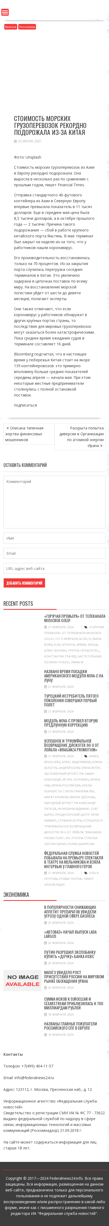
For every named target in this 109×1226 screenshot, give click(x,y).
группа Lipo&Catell (83, 650)
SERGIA (93, 645)
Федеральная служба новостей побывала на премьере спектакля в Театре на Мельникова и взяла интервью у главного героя (73, 859)
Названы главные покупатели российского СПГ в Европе (70, 1026)
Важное (10, 27)
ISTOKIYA (68, 645)
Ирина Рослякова (66, 785)
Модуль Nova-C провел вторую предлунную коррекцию (71, 723)
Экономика (27, 27)
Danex (93, 756)
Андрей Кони (69, 768)
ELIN (57, 645)
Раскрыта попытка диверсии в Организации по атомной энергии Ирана (82, 436)
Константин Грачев (60, 656)
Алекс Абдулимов (76, 762)
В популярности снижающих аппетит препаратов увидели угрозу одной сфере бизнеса (70, 911)
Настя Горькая (89, 656)
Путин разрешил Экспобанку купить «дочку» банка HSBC (70, 954)
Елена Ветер (90, 768)
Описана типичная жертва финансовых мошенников (24, 433)
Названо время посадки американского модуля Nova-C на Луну (73, 675)
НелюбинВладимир (73, 809)
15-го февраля (66, 639)
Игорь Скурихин (76, 779)
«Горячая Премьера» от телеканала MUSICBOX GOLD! (74, 618)
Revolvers (52, 762)
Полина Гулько (56, 662)
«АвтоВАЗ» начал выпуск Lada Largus (70, 934)
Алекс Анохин (55, 650)
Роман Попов (70, 879)
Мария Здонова (82, 797)
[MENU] (5, 12)
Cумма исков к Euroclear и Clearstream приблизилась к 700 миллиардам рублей (73, 1003)
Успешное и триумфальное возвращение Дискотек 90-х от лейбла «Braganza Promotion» (71, 745)
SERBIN (81, 645)
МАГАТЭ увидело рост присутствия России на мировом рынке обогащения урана (74, 976)
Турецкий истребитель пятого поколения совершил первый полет (71, 700)
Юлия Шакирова (81, 844)
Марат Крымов (56, 797)
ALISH (83, 639)
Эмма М (77, 662)
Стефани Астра (70, 820)
